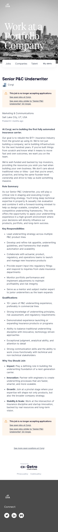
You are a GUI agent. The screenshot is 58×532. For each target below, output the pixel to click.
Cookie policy (35, 474)
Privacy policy (22, 474)
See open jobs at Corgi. (20, 97)
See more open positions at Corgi (29, 448)
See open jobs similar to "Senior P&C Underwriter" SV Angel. (26, 102)
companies (21, 63)
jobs (8, 63)
